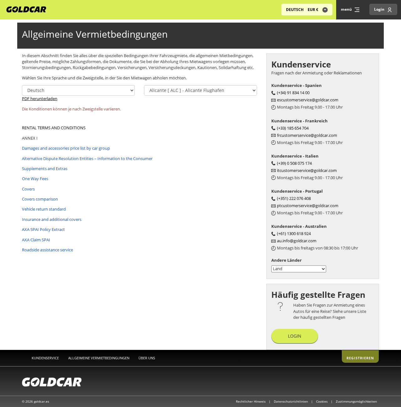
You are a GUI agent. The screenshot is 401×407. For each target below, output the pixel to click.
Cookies (322, 401)
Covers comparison (40, 199)
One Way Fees (35, 178)
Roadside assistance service (47, 250)
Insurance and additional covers (51, 219)
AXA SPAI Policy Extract (43, 229)
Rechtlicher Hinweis (251, 401)
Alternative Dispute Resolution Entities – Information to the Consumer (87, 158)
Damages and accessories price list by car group (66, 148)
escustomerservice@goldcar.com (307, 100)
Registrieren (360, 358)
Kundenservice (45, 358)
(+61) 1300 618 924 (294, 233)
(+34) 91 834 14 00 (293, 92)
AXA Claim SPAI (36, 240)
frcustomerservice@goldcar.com (307, 135)
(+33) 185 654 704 (293, 128)
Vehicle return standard (44, 209)
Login (294, 336)
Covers (28, 189)
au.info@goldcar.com (296, 241)
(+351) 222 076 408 (294, 198)
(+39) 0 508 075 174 (294, 163)
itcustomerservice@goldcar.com (307, 170)
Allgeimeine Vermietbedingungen (98, 358)
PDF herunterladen (39, 98)
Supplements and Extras (44, 168)
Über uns (146, 358)
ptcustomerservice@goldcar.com (307, 205)
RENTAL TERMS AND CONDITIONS (54, 128)
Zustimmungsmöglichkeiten (356, 401)
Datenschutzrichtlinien (291, 401)
